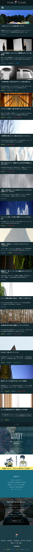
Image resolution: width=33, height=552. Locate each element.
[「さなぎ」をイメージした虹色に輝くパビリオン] (16, 17)
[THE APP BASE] (16, 511)
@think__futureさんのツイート (6, 527)
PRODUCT (11, 63)
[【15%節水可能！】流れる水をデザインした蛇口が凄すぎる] (16, 73)
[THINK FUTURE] (16, 4)
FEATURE (3, 34)
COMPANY (9, 540)
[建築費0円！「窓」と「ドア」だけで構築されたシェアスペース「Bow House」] (16, 262)
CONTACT (3, 540)
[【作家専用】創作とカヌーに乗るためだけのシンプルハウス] (16, 127)
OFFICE (9, 117)
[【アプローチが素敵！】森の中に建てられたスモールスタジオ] (16, 100)
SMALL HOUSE (17, 117)
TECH (17, 63)
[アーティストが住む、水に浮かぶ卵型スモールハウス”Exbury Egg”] (16, 208)
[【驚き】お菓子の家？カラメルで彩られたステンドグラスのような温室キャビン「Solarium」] (16, 181)
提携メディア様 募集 (16, 543)
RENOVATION (17, 362)
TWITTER (23, 540)
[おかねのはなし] (16, 462)
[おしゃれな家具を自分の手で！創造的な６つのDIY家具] (16, 401)
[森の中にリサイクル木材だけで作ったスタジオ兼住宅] (16, 372)
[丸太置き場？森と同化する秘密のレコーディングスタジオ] (16, 316)
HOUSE (3, 90)
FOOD (17, 549)
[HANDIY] (16, 440)
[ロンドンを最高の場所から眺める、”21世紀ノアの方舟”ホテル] (16, 289)
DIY (2, 391)
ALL (4, 549)
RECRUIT (29, 540)
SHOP (27, 549)
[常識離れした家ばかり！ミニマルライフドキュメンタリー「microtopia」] (16, 235)
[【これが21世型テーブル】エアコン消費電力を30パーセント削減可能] (16, 44)
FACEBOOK (16, 540)
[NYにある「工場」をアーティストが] (16, 343)
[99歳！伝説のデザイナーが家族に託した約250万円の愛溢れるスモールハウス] (16, 154)
